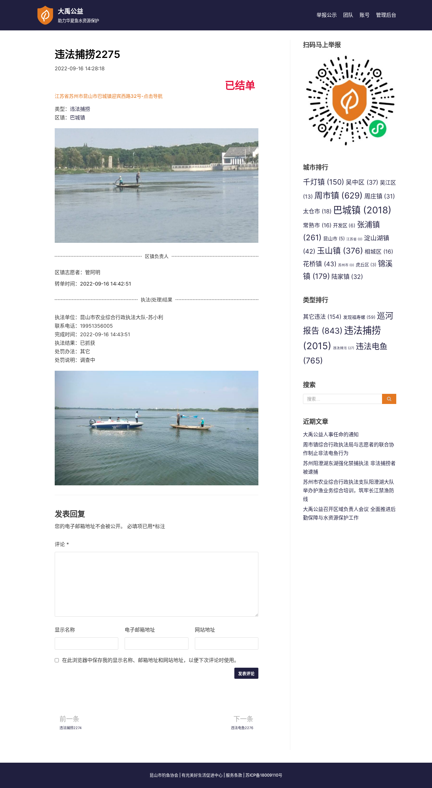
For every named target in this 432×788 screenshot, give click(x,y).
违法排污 (343, 348)
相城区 (379, 251)
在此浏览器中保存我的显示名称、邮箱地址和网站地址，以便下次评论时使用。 (150, 660)
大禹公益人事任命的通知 (331, 434)
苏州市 (346, 265)
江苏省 (354, 239)
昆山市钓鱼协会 (164, 775)
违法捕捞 (80, 109)
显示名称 (65, 630)
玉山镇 (340, 250)
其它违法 (322, 316)
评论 (62, 544)
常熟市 (317, 225)
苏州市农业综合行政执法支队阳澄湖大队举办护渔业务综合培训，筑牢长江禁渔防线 (348, 490)
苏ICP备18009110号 (263, 775)
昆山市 (334, 239)
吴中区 (362, 182)
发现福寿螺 (359, 317)
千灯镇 (323, 182)
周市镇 (338, 195)
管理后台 (386, 15)
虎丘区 (366, 264)
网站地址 (205, 630)
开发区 (344, 226)
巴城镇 (77, 117)
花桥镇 (319, 264)
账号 (365, 15)
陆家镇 (347, 277)
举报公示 (327, 15)
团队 (348, 15)
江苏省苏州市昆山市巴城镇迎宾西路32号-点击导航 (109, 96)
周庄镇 (379, 196)
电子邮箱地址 (140, 630)
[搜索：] (349, 399)
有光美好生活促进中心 (202, 775)
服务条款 (234, 775)
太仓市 (317, 211)
